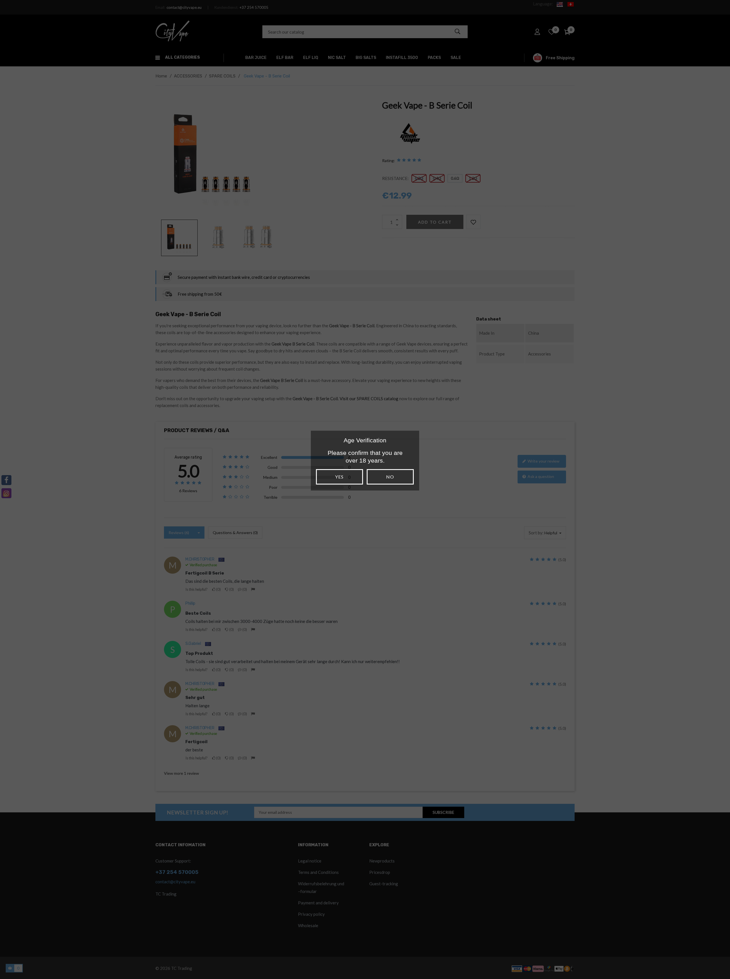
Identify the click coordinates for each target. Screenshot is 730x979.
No (390, 476)
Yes (339, 476)
